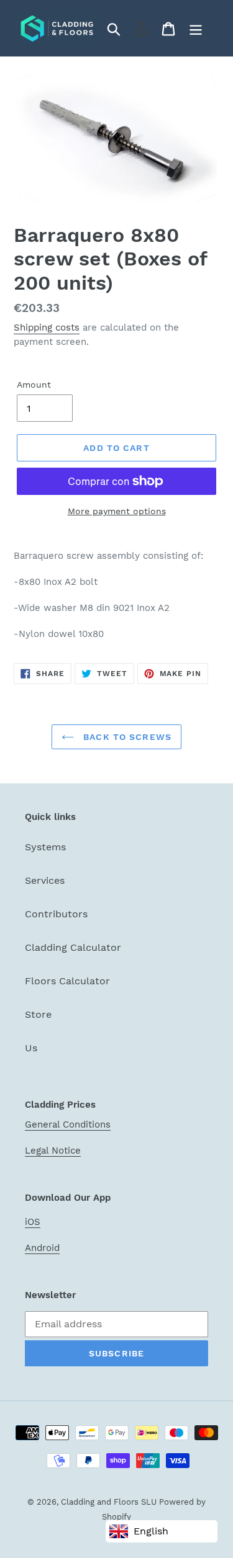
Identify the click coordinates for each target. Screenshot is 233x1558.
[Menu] (195, 28)
